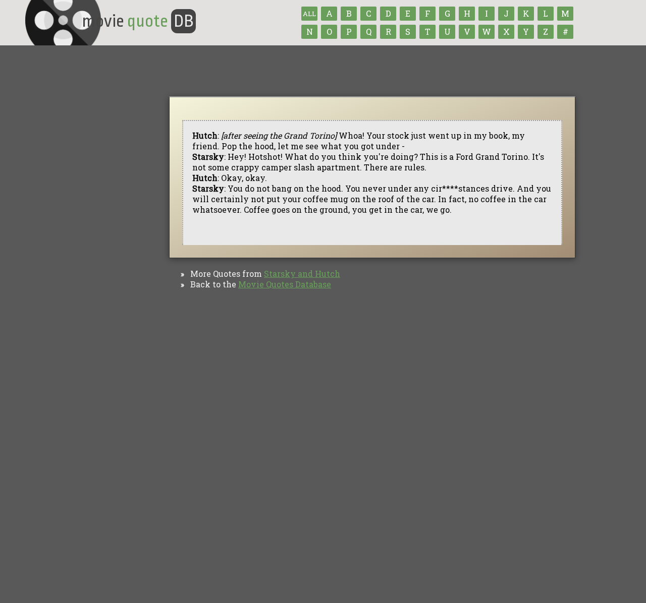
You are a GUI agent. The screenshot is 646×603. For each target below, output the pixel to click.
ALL (309, 13)
